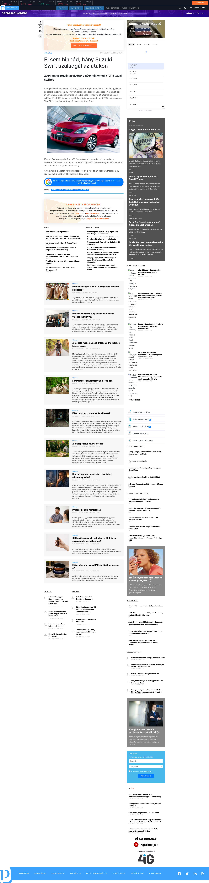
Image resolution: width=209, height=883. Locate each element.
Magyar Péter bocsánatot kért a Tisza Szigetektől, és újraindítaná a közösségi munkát (143, 642)
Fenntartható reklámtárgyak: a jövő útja (92, 380)
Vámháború (62, 8)
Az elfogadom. (141, 771)
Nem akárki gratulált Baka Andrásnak (57, 635)
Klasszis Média (155, 873)
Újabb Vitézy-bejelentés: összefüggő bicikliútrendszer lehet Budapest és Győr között (102, 267)
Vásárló (48, 53)
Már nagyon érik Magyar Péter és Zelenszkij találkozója (103, 243)
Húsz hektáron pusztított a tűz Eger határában (145, 606)
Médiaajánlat (40, 873)
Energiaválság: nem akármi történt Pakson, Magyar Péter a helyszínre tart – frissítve (147, 691)
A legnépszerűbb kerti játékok (87, 443)
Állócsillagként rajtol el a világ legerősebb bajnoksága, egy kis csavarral (102, 233)
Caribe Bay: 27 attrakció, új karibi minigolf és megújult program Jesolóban (144, 509)
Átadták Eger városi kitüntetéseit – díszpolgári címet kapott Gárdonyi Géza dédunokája (145, 623)
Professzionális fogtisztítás (86, 510)
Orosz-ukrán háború (145, 23)
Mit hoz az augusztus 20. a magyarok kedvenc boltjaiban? (95, 288)
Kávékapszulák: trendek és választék (91, 413)
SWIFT (76, 190)
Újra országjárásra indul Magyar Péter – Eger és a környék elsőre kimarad (145, 632)
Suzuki (61, 190)
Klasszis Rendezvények (94, 8)
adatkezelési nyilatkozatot (139, 771)
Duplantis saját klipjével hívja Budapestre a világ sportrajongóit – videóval (144, 500)
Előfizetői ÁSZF (119, 873)
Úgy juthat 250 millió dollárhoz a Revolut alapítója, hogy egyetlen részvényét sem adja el (150, 295)
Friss (108, 8)
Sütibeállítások (137, 873)
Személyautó (84, 190)
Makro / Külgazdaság (135, 218)
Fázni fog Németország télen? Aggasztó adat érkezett (62, 262)
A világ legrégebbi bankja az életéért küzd (144, 477)
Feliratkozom (146, 776)
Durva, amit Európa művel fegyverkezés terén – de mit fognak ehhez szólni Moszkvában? (145, 821)
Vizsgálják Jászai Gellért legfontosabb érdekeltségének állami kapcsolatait (150, 355)
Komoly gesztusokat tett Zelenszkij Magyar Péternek (144, 805)
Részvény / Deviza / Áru (136, 125)
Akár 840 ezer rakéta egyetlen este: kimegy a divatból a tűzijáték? (149, 272)
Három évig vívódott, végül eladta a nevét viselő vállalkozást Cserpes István (150, 326)
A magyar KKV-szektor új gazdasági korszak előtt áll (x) (144, 731)
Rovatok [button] (124, 8)
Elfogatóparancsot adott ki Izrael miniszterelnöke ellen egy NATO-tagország (62, 255)
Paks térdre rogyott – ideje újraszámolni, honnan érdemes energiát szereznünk (58, 600)
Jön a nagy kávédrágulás (137, 461)
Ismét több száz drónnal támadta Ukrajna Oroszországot (61, 269)
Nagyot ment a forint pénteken (57, 232)
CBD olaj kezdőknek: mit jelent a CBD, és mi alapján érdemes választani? (94, 540)
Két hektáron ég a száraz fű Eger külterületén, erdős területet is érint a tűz (145, 614)
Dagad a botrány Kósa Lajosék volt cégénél (56, 625)
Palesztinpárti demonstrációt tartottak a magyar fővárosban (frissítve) (61, 249)
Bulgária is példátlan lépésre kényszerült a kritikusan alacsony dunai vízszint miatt (103, 254)
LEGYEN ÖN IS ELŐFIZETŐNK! (83, 204)
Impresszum (24, 873)
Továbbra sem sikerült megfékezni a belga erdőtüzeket (144, 528)
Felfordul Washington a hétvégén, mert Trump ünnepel (145, 485)
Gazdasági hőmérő (14, 13)
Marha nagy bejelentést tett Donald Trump (62, 243)
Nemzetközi (132, 195)
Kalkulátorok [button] (134, 8)
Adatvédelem (75, 873)
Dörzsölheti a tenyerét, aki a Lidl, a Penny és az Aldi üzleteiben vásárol (86, 609)
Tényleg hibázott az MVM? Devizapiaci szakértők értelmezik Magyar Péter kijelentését (101, 260)
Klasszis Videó (76, 8)
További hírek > (134, 400)
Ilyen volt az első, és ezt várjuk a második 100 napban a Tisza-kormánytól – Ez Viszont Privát (63, 237)
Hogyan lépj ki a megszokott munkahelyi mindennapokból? (92, 476)
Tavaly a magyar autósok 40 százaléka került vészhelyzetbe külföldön (144, 453)
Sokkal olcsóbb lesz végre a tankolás (86, 621)
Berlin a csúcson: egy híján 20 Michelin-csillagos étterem (143, 519)
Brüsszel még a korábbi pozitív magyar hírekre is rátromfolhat (57, 614)
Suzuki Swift (68, 190)
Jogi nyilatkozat (58, 873)
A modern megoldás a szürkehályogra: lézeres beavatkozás (96, 344)
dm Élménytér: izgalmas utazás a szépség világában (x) (145, 579)
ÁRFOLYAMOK (200, 3)
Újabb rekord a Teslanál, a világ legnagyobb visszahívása (144, 469)
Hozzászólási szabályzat (97, 873)
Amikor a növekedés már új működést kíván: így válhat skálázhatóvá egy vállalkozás (103, 238)
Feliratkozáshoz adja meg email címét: (141, 757)
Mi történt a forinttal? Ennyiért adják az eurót (84, 598)
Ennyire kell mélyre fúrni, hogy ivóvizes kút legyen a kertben (85, 632)
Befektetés (115, 8)
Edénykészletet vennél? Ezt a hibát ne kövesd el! (95, 567)
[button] (185, 8)
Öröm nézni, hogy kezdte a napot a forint (143, 813)
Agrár (131, 173)
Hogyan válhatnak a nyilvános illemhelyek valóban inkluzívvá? (93, 315)
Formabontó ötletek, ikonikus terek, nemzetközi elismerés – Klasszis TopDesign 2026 (145, 538)
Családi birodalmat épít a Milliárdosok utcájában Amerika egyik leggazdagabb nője (150, 377)
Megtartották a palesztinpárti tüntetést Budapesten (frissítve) (101, 248)
